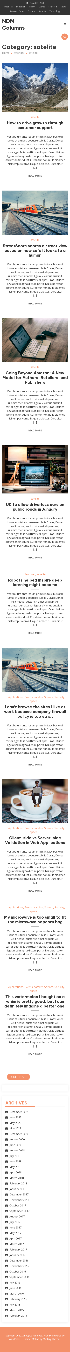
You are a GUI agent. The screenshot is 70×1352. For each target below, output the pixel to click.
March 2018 (16, 1178)
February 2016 (18, 1299)
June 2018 (15, 1161)
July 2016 (14, 1282)
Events (42, 6)
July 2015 (14, 1304)
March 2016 (16, 1293)
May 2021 (15, 1128)
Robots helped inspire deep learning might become (35, 582)
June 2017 (15, 1227)
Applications (15, 697)
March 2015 (16, 1310)
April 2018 (15, 1172)
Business (8, 6)
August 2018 (17, 1150)
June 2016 (15, 1288)
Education (20, 6)
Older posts (18, 1077)
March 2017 (16, 1244)
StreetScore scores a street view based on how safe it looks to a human (35, 250)
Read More (35, 175)
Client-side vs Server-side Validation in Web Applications (35, 840)
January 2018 (17, 1189)
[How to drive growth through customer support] (35, 87)
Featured (53, 6)
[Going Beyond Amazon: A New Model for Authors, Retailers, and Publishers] (35, 340)
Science (31, 11)
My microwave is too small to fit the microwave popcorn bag (35, 919)
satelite (35, 117)
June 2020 (15, 1145)
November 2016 (19, 1266)
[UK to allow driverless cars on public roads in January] (35, 469)
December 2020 (18, 1134)
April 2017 (15, 1238)
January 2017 (17, 1255)
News (63, 6)
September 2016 (19, 1277)
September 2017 (19, 1211)
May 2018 (15, 1167)
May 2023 (15, 1123)
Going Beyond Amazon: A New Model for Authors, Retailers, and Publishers (35, 377)
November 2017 (19, 1200)
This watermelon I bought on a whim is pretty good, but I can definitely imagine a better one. (35, 1001)
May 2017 (15, 1233)
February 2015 (18, 1315)
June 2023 (15, 1117)
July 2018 (14, 1156)
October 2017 (17, 1205)
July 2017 (14, 1222)
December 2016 (18, 1260)
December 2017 (18, 1194)
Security (42, 11)
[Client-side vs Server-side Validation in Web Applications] (35, 801)
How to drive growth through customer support (35, 125)
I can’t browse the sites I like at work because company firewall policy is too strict (35, 711)
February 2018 (18, 1183)
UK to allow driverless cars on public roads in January (35, 507)
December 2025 (18, 1112)
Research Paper (17, 11)
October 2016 (17, 1271)
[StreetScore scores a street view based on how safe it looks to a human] (35, 213)
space (33, 701)
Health (32, 6)
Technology (54, 11)
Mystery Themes (52, 1339)
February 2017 (18, 1249)
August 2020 (17, 1139)
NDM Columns (12, 24)
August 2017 (17, 1216)
